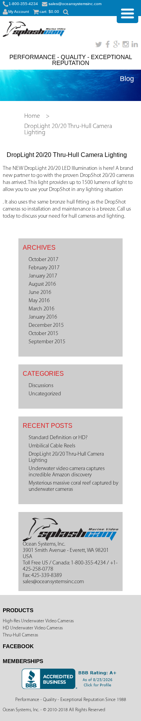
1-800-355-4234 (23, 4)
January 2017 (43, 276)
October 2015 (43, 334)
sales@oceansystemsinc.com (75, 4)
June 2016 (40, 293)
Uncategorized (45, 394)
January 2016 (43, 317)
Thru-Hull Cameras (20, 635)
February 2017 (44, 268)
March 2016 (41, 309)
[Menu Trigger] (127, 12)
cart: (49, 11)
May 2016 (39, 301)
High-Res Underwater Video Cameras (38, 621)
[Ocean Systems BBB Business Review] (70, 687)
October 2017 (43, 260)
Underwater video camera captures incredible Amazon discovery (67, 472)
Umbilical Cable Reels (52, 446)
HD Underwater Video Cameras (33, 628)
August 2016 (42, 284)
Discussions (41, 386)
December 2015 (46, 325)
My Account (18, 11)
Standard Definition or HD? (58, 438)
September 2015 (47, 342)
